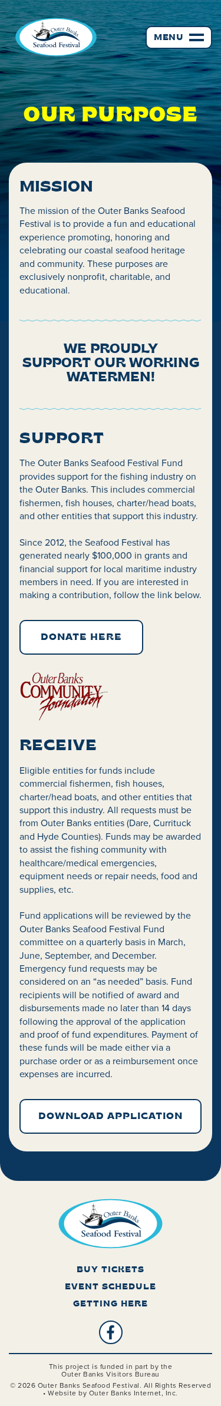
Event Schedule (110, 1287)
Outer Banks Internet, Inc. (133, 1393)
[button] (179, 37)
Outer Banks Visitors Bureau (110, 1374)
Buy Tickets (110, 1270)
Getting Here (110, 1305)
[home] (53, 37)
